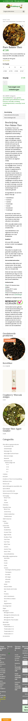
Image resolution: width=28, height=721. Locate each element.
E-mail (25, 667)
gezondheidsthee (15, 99)
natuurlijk (11, 101)
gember (19, 98)
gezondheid (6, 99)
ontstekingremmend (8, 103)
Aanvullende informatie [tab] (11, 115)
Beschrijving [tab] (8, 112)
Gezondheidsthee (10, 21)
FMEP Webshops (3, 699)
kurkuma (5, 101)
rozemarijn (18, 103)
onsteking (17, 101)
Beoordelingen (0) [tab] (9, 117)
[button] (22, 26)
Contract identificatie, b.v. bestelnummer (25, 655)
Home (4, 19)
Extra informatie (25, 696)
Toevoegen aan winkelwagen (14, 88)
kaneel (22, 99)
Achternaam (25, 685)
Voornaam (25, 676)
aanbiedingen (18, 294)
